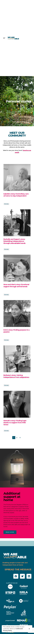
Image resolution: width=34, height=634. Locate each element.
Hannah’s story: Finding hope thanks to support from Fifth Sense (14, 423)
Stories (6, 204)
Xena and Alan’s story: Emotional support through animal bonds (16, 285)
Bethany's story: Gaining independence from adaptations (16, 376)
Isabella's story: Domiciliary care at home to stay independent (16, 195)
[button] (15, 576)
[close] (29, 629)
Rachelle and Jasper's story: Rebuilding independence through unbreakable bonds (14, 241)
